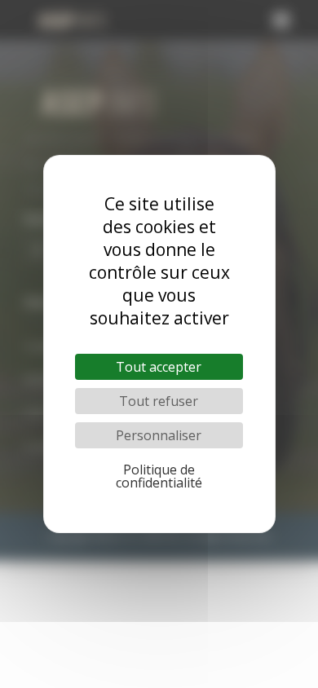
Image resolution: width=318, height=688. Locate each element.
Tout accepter (158, 367)
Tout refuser (158, 401)
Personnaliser (158, 435)
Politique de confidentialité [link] (159, 476)
